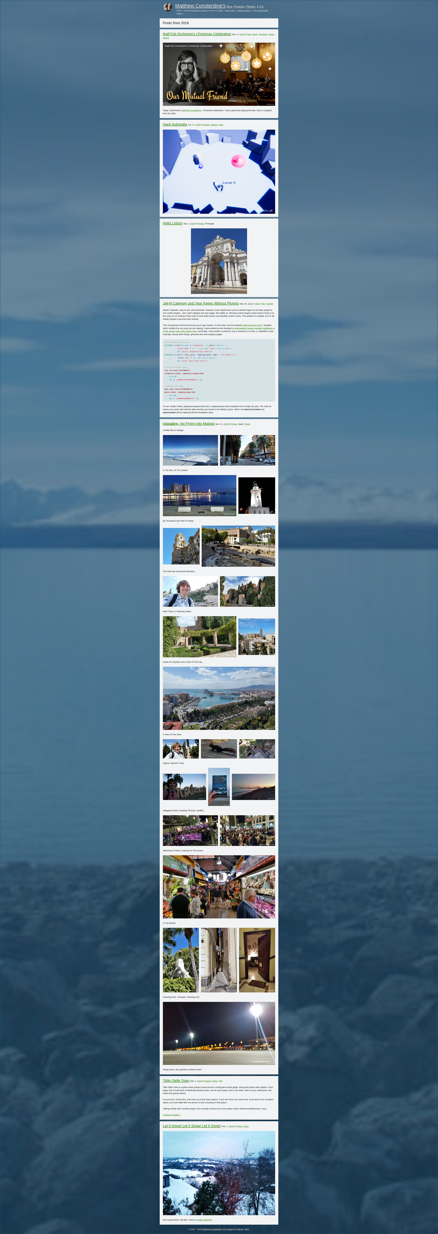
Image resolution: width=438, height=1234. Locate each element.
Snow (271, 34)
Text (263, 304)
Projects (239, 6)
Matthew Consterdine (212, 1229)
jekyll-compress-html (252, 325)
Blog (229, 6)
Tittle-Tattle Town (176, 1081)
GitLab (240, 1229)
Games (214, 125)
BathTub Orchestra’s (191, 110)
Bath (221, 10)
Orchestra (263, 34)
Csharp (206, 125)
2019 (241, 34)
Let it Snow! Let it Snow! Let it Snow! (192, 1126)
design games (243, 10)
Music (255, 34)
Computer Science (199, 10)
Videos (166, 38)
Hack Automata (175, 124)
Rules (215, 1081)
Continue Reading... (172, 1115)
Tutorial (269, 304)
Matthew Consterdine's (200, 5)
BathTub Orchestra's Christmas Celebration (197, 34)
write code (229, 10)
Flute (248, 34)
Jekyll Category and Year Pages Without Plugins (201, 303)
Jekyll (257, 304)
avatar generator (204, 1220)
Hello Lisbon (172, 223)
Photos (250, 6)
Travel (247, 424)
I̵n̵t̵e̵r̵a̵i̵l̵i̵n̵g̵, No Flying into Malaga (188, 424)
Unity (221, 125)
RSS (247, 1229)
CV (261, 6)
